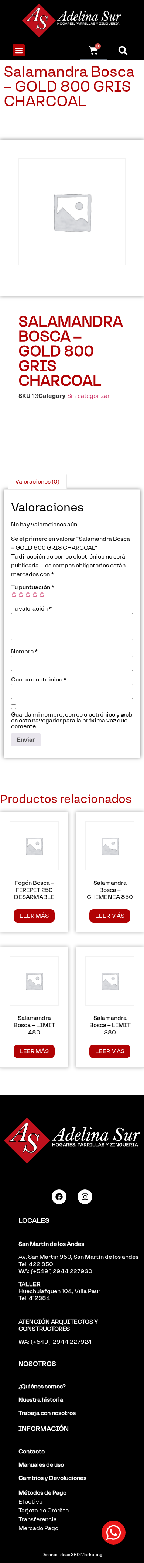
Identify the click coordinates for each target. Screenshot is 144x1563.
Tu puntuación (32, 587)
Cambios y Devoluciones (52, 1477)
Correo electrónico (38, 680)
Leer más (34, 915)
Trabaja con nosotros (47, 1412)
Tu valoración (31, 609)
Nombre (24, 652)
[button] (19, 50)
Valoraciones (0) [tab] (37, 481)
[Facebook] (59, 1196)
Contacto (31, 1451)
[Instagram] (85, 1196)
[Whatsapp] (114, 1533)
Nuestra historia (40, 1399)
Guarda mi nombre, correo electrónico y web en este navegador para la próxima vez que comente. (72, 720)
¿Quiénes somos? (42, 1386)
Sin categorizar (88, 395)
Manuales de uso (41, 1464)
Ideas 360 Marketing (80, 1554)
